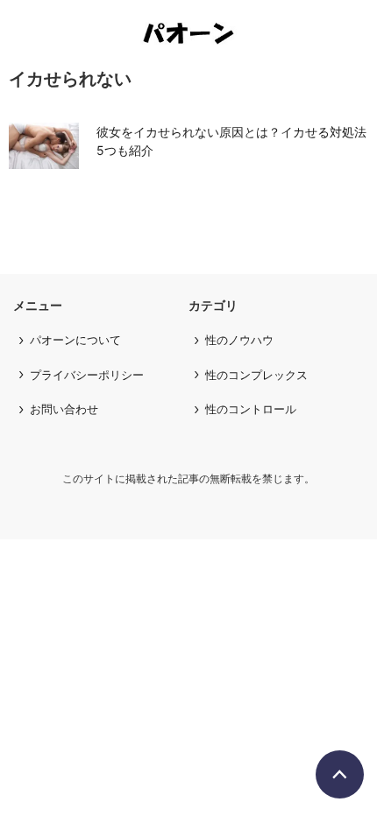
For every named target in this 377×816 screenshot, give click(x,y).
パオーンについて (75, 340)
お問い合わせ (64, 409)
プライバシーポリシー (87, 375)
